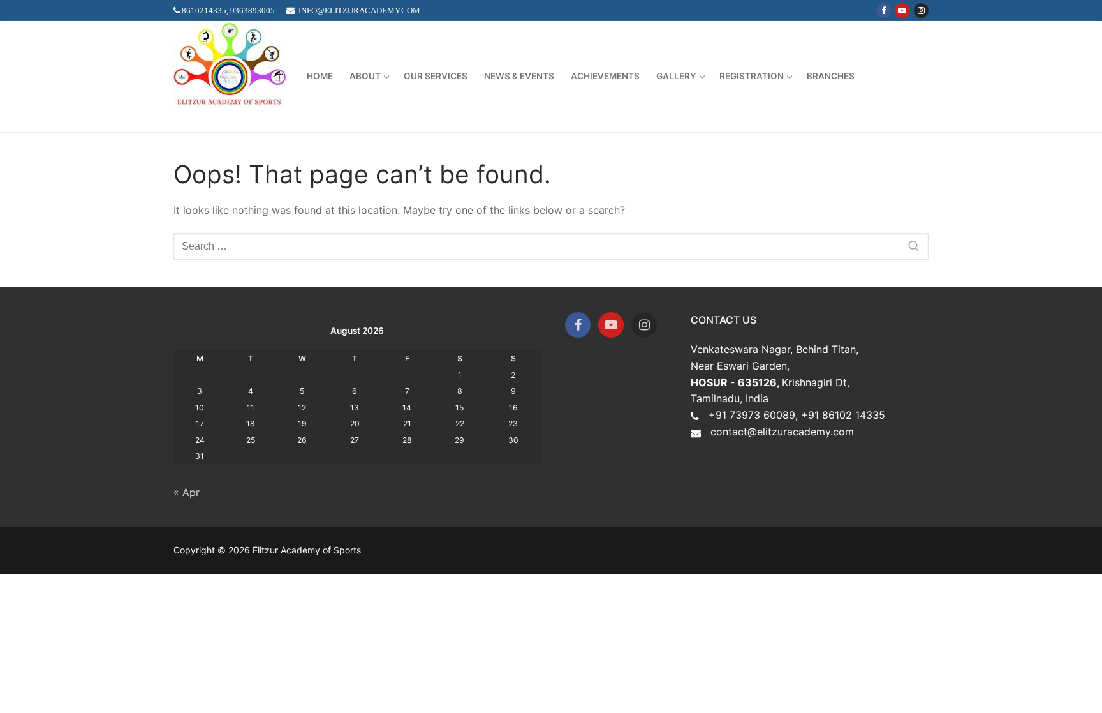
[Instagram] (921, 10)
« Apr (186, 492)
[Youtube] (902, 10)
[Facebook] (883, 10)
